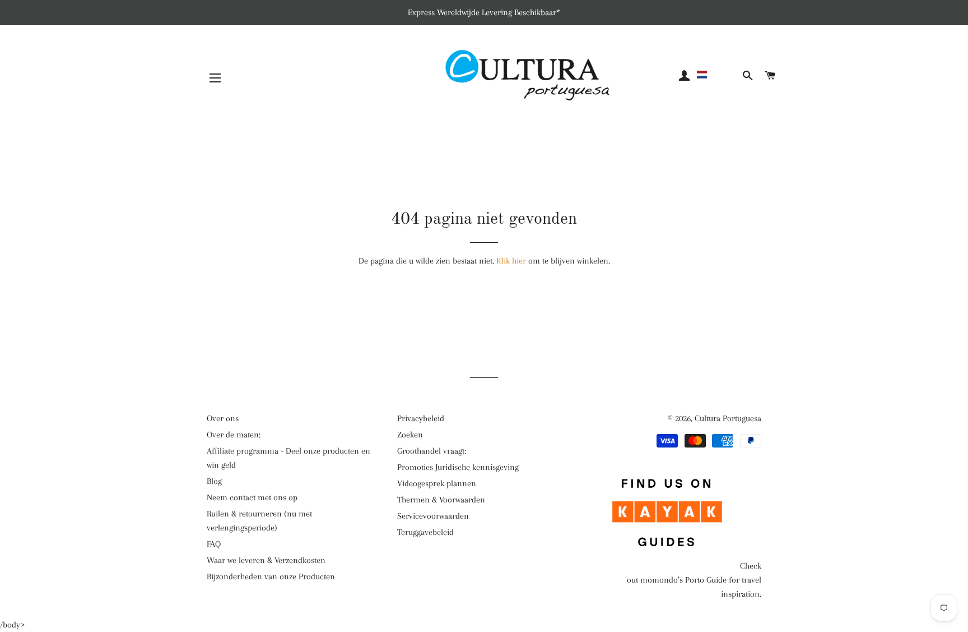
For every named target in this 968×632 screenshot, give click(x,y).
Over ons (223, 418)
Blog (214, 481)
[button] (717, 74)
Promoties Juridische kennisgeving (458, 467)
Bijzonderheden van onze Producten (271, 576)
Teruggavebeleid (425, 532)
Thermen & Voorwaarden (441, 500)
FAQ (214, 544)
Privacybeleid (420, 418)
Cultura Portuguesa (728, 418)
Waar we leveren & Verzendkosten (266, 560)
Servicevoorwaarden (433, 516)
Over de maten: (233, 435)
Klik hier (511, 261)
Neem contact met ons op (252, 497)
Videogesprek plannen (436, 483)
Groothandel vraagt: (431, 451)
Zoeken (410, 435)
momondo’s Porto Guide (683, 580)
